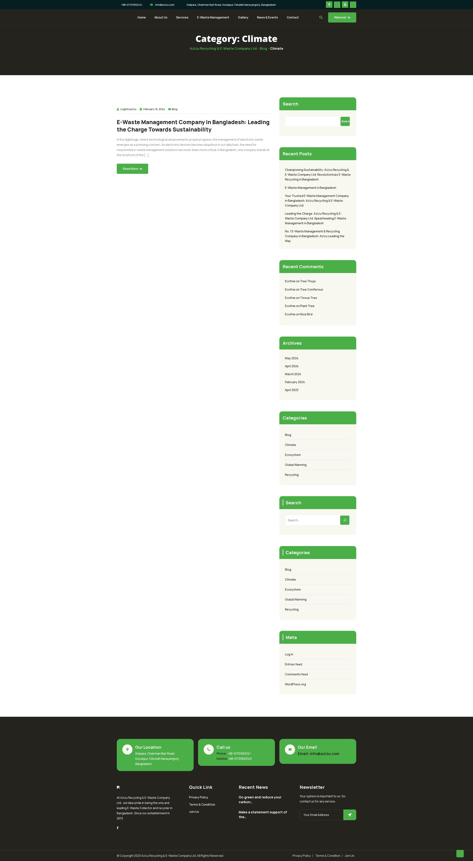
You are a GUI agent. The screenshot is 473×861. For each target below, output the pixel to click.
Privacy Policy (198, 797)
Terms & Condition (202, 804)
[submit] (349, 814)
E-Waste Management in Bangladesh (310, 188)
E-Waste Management (213, 17)
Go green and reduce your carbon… (260, 799)
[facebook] (117, 827)
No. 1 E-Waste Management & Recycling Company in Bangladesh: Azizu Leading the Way (314, 236)
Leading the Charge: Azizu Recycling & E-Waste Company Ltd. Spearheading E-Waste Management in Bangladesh (315, 218)
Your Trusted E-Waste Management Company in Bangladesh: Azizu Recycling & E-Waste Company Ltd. (317, 200)
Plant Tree (307, 306)
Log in (289, 654)
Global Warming (296, 465)
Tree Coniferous (311, 289)
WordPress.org (295, 684)
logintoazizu (128, 109)
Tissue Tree (308, 298)
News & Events (267, 17)
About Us (160, 17)
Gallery (243, 17)
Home (141, 17)
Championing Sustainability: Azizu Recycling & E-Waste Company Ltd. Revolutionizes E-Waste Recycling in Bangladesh (318, 174)
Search (290, 104)
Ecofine (290, 281)
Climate (290, 445)
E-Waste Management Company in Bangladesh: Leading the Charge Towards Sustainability (193, 125)
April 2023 (291, 390)
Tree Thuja (307, 281)
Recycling (292, 475)
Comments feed (296, 674)
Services (182, 17)
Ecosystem (293, 455)
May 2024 (291, 358)
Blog (174, 109)
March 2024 (293, 374)
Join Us (194, 812)
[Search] (344, 520)
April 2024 (292, 366)
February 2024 (295, 382)
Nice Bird (306, 314)
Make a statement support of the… (263, 814)
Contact (293, 17)
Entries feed (293, 664)
